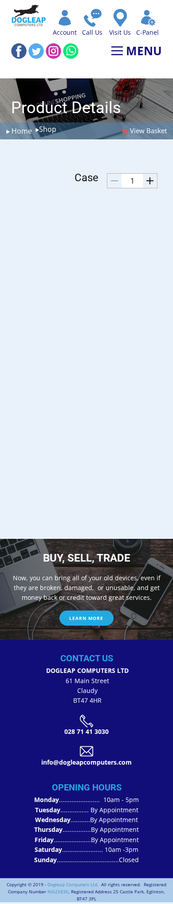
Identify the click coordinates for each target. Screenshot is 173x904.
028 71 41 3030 (86, 731)
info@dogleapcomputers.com (86, 762)
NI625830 (57, 891)
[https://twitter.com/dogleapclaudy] (36, 51)
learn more (86, 618)
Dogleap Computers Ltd (72, 884)
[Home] (29, 15)
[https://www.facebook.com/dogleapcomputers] (19, 51)
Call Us (92, 32)
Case (86, 177)
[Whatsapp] (71, 51)
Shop (47, 129)
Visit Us (120, 32)
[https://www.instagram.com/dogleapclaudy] (53, 51)
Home (21, 131)
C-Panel (147, 32)
